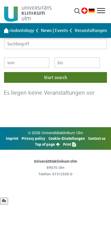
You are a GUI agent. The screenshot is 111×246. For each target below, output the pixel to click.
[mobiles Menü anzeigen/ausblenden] (101, 11)
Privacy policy (33, 138)
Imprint (12, 138)
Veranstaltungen (91, 30)
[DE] (92, 10)
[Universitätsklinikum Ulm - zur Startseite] (6, 30)
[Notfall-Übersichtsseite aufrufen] (84, 11)
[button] (77, 11)
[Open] (4, 201)
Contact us (96, 138)
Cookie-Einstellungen (66, 138)
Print (67, 144)
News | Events (54, 30)
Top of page (45, 144)
